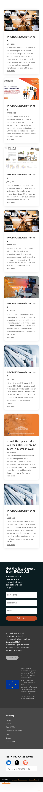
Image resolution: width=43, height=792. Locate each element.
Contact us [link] (12, 657)
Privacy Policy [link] (33, 780)
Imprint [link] (14, 780)
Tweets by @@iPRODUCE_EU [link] (19, 769)
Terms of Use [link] (22, 780)
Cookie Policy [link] (6, 783)
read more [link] (11, 70)
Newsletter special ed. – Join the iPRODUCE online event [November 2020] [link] (21, 444)
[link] (21, 20)
